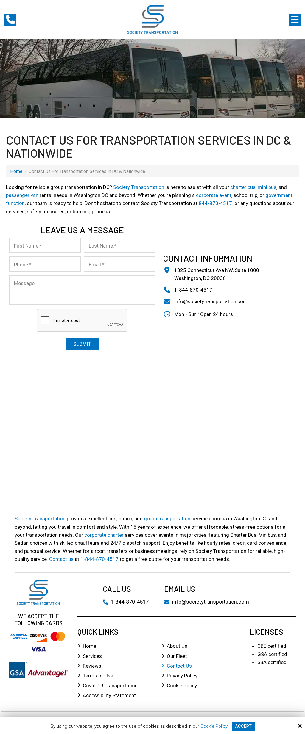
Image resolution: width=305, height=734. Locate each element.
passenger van (22, 195)
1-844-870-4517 (193, 290)
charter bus (243, 187)
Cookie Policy (214, 726)
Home (16, 171)
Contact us (61, 559)
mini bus (267, 187)
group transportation (167, 519)
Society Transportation (138, 187)
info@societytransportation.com (211, 301)
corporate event (213, 195)
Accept (243, 726)
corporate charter (104, 535)
